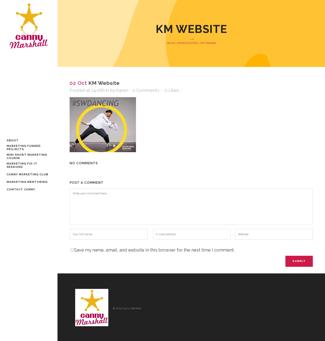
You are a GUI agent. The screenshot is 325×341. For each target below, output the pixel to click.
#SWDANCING (187, 43)
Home (171, 43)
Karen (122, 90)
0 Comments (145, 90)
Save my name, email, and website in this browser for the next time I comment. (154, 250)
